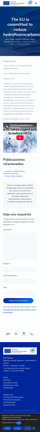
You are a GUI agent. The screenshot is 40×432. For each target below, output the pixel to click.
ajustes (18, 423)
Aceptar (6, 428)
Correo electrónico (10, 275)
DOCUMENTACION (10, 383)
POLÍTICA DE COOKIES (12, 400)
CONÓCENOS (8, 388)
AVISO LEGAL (8, 395)
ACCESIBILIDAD (9, 402)
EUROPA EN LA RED (10, 385)
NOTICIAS (7, 380)
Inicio (7, 39)
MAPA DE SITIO (9, 405)
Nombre (6, 264)
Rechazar (16, 428)
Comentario (8, 230)
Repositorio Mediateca (11, 174)
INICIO (5, 378)
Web (5, 287)
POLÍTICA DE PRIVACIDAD (13, 397)
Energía (8, 176)
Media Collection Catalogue (19, 39)
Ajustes (27, 428)
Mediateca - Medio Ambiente (15, 171)
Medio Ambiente (16, 176)
